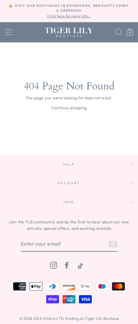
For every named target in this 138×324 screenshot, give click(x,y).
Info (69, 202)
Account (69, 183)
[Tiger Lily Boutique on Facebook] (66, 265)
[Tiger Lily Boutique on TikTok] (79, 265)
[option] (69, 11)
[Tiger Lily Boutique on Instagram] (53, 265)
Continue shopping (69, 107)
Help (68, 164)
